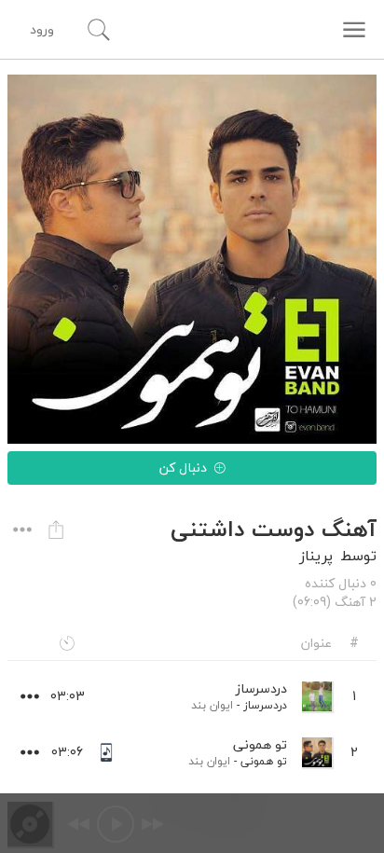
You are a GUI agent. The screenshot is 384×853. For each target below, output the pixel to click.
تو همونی (263, 761)
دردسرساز (265, 705)
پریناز (316, 555)
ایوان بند (212, 705)
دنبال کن (183, 467)
